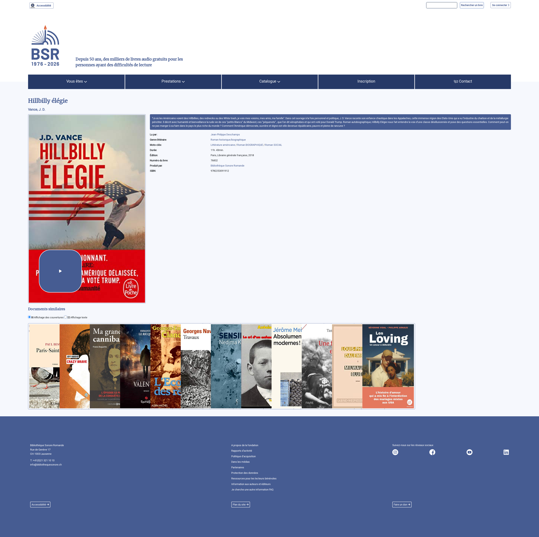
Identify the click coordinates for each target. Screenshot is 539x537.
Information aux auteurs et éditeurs (251, 484)
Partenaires (237, 467)
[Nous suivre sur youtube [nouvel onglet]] (469, 452)
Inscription (366, 81)
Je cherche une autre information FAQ (252, 489)
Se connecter (500, 5)
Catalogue (268, 81)
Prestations (172, 81)
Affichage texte (78, 317)
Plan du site (239, 504)
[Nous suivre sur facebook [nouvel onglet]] (432, 452)
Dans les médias (240, 461)
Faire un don (400, 504)
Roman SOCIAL (273, 144)
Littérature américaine (223, 144)
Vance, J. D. (36, 109)
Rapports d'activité (241, 450)
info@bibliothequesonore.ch (46, 464)
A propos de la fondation (244, 445)
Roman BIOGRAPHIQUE (250, 144)
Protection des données (244, 472)
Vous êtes (75, 81)
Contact (465, 81)
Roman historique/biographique (228, 139)
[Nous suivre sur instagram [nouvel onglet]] (395, 452)
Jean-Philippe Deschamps (225, 134)
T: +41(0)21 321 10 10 (42, 460)
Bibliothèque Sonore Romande (227, 165)
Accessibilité (44, 5)
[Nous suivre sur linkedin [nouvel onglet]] (506, 452)
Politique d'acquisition (243, 456)
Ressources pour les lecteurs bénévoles (254, 478)
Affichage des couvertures (49, 317)
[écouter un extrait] (60, 271)
